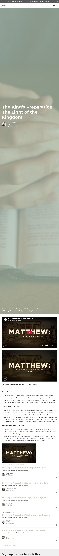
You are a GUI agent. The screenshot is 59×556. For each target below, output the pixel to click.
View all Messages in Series (9, 545)
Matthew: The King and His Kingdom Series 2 (23, 309)
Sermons (5, 309)
